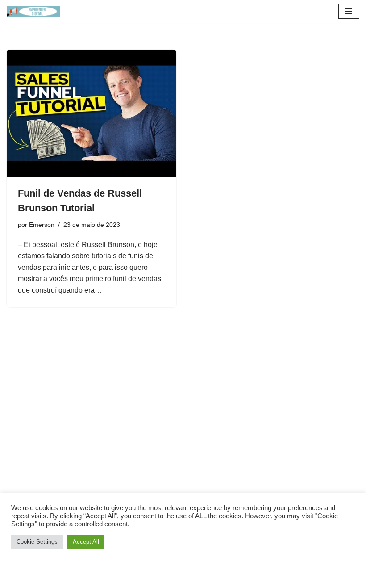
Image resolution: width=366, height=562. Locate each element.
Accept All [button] (86, 541)
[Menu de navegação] (348, 11)
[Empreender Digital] (33, 11)
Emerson (41, 224)
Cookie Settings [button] (37, 541)
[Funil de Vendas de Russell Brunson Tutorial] (91, 113)
